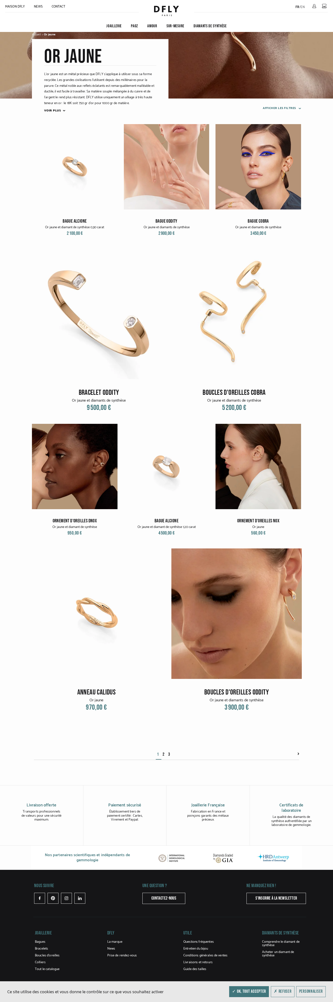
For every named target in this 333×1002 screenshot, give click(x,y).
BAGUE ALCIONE (75, 221)
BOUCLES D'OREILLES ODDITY (236, 692)
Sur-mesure (175, 26)
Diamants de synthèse (210, 26)
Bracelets (41, 949)
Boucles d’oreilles (47, 955)
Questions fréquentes (198, 942)
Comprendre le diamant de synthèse (281, 943)
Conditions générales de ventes (205, 955)
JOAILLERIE (114, 26)
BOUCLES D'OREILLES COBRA (234, 392)
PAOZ (134, 26)
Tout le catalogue (47, 969)
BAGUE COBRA (258, 221)
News (38, 6)
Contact (58, 6)
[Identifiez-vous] (314, 6)
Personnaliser (311, 991)
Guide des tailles (194, 969)
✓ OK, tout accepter (249, 991)
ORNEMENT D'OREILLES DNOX (75, 521)
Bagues (40, 942)
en (303, 7)
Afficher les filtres (280, 108)
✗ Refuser (282, 991)
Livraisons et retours (198, 962)
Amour (152, 26)
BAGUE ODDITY (166, 221)
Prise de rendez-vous (122, 955)
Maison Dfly (15, 6)
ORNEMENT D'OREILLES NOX (258, 521)
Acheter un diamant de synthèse (278, 953)
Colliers (40, 962)
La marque (114, 942)
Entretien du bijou (195, 949)
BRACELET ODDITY (99, 392)
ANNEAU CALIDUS (96, 692)
